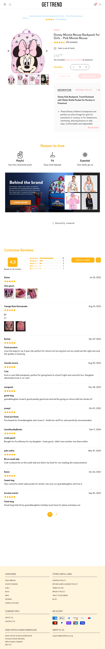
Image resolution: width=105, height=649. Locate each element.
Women (8, 599)
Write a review (83, 260)
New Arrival (10, 580)
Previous (8, 50)
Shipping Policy (59, 580)
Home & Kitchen (12, 603)
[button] (10, 4)
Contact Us (10, 621)
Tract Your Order (60, 595)
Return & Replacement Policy (65, 584)
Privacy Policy (58, 592)
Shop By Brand (11, 584)
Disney (57, 30)
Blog (54, 599)
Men (7, 595)
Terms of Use (58, 588)
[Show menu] (4, 5)
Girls (7, 588)
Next (46, 50)
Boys (7, 592)
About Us (9, 617)
